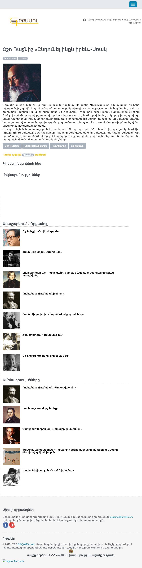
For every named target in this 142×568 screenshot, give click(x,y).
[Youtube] (12, 524)
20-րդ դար (77, 146)
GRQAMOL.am (26, 544)
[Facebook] (6, 524)
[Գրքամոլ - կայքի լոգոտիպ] (24, 22)
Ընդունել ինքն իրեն (36, 146)
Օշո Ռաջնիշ (12, 146)
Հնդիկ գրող (59, 146)
